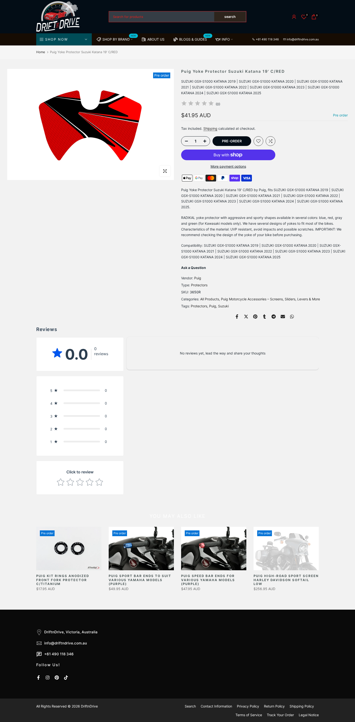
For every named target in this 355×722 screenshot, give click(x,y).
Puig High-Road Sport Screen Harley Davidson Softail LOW (286, 580)
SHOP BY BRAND (119, 38)
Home (40, 52)
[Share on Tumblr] (264, 316)
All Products (209, 299)
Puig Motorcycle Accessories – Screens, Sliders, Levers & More (270, 299)
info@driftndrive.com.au (303, 39)
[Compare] (270, 141)
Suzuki (223, 306)
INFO (226, 39)
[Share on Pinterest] (255, 316)
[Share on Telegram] (273, 316)
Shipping (210, 128)
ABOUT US (155, 39)
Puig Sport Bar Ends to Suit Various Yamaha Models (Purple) (140, 580)
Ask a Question (193, 268)
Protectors (199, 285)
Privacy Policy (248, 706)
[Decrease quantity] (185, 141)
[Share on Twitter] (246, 316)
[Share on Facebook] (237, 316)
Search (190, 706)
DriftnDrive (89, 706)
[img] (197, 104)
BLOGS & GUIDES (195, 38)
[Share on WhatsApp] (292, 316)
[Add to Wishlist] (258, 141)
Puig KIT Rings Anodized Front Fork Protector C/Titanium (62, 580)
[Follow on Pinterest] (57, 677)
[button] (80, 390)
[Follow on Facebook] (38, 677)
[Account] (294, 17)
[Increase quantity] (206, 141)
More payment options (228, 166)
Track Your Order (280, 715)
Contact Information (216, 706)
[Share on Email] (283, 316)
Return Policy (274, 706)
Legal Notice (309, 715)
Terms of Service (248, 715)
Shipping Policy (302, 706)
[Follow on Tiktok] (66, 677)
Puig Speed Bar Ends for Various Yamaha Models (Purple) (208, 580)
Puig (197, 278)
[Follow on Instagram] (47, 677)
